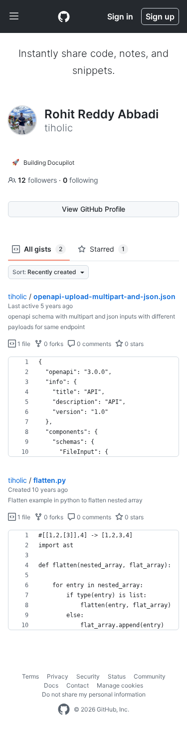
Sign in (120, 16)
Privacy (57, 676)
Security (88, 676)
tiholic (17, 296)
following (80, 180)
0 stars (133, 344)
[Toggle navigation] (14, 16)
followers (38, 180)
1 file (23, 344)
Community (150, 676)
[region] (93, 407)
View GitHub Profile (93, 209)
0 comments (93, 344)
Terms (30, 676)
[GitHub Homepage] (64, 709)
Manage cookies (120, 685)
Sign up (160, 16)
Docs (51, 685)
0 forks (52, 344)
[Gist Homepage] (64, 16)
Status (117, 676)
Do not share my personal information (94, 694)
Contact (77, 685)
